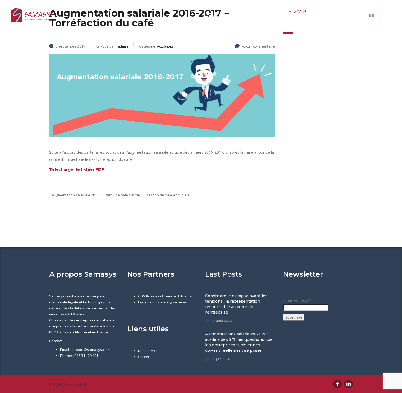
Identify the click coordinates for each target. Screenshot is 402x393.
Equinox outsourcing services (162, 302)
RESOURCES (316, 15)
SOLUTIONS (279, 15)
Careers (145, 356)
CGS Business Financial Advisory (165, 296)
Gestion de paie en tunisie (168, 195)
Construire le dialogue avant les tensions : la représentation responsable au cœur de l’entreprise (236, 304)
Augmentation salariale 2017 (75, 195)
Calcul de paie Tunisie (122, 195)
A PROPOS (245, 15)
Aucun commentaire (258, 46)
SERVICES (214, 15)
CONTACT (350, 15)
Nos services (148, 350)
